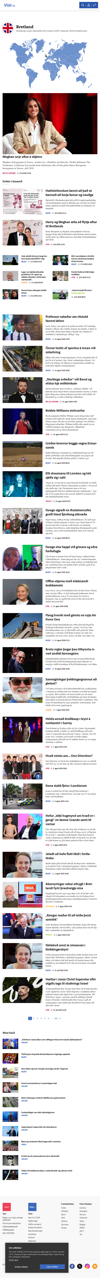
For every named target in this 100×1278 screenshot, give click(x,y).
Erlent (48, 213)
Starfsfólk (32, 1234)
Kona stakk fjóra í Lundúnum (66, 786)
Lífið (47, 244)
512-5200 (36, 1218)
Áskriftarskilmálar (35, 1231)
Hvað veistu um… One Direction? (69, 756)
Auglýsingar (33, 1221)
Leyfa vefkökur (52, 1267)
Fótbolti (49, 935)
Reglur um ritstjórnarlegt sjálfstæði (13, 1219)
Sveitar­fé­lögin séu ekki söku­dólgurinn (38, 1113)
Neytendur (50, 906)
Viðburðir (83, 1218)
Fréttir (63, 1208)
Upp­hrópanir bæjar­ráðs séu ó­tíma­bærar (39, 1127)
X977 (82, 1231)
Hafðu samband (34, 1224)
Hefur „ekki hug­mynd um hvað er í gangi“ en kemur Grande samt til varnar (70, 820)
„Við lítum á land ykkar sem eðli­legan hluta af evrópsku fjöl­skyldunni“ (51, 1040)
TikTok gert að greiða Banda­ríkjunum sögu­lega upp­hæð (45, 1054)
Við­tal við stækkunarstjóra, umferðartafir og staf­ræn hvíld (46, 1171)
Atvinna (83, 1215)
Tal (81, 1235)
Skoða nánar (13, 1260)
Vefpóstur (32, 1241)
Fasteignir (83, 1211)
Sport (63, 1215)
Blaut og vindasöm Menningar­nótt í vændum (41, 1142)
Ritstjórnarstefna (35, 1228)
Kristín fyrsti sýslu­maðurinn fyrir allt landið (40, 1156)
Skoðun (24, 282)
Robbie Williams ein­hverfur (65, 410)
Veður (82, 1221)
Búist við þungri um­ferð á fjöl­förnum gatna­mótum (43, 1098)
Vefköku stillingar (21, 1267)
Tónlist (49, 501)
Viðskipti (64, 1211)
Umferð (31, 1238)
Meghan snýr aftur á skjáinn (22, 157)
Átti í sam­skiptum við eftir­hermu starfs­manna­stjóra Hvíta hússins (83, 259)
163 (56, 1019)
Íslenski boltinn (78, 293)
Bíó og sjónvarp (9, 173)
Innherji (83, 1208)
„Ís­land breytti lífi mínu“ (81, 291)
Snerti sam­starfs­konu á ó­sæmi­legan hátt (39, 1084)
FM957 (82, 1228)
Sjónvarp (64, 1225)
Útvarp (64, 1228)
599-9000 (10, 1233)
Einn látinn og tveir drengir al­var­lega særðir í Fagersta (44, 1069)
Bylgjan (83, 1225)
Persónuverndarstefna (12, 1224)
